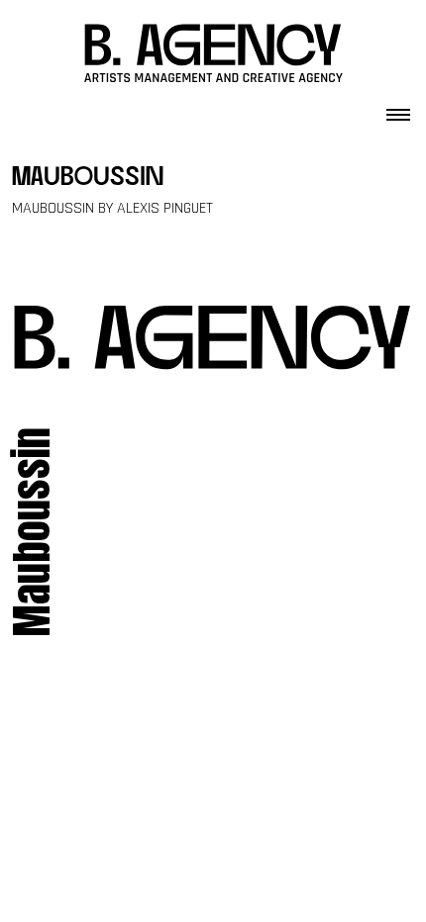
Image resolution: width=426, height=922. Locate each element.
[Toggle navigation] (398, 109)
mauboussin (87, 178)
